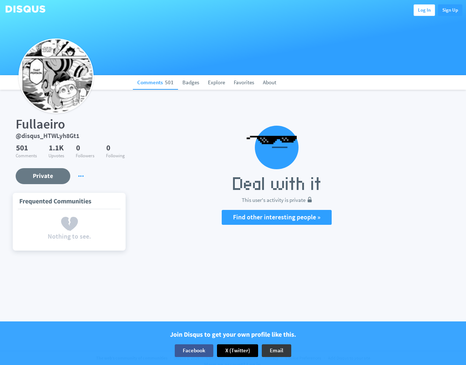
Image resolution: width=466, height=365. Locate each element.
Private (43, 176)
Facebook (194, 350)
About (269, 82)
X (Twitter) (237, 350)
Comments (155, 82)
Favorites (244, 82)
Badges (190, 82)
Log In (424, 10)
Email (276, 350)
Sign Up (450, 10)
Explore (216, 82)
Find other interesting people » (276, 217)
